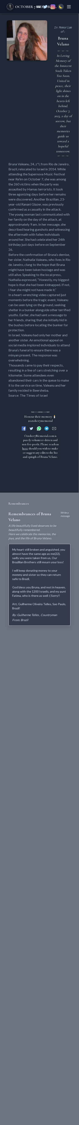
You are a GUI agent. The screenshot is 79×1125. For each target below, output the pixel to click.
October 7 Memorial (35, 6)
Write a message (65, 514)
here (25, 448)
